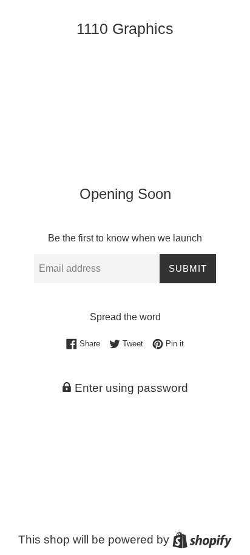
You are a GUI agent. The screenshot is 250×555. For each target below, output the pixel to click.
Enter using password (130, 388)
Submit (188, 268)
